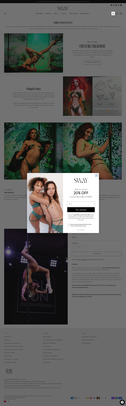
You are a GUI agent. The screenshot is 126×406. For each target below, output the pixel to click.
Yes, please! (81, 209)
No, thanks (81, 230)
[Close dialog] (96, 175)
